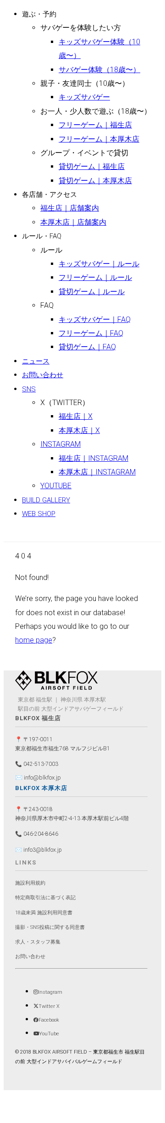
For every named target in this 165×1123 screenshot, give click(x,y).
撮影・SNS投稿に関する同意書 (50, 927)
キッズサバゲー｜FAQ (95, 319)
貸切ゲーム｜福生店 (92, 166)
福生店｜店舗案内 (69, 208)
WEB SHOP (38, 514)
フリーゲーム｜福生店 (95, 125)
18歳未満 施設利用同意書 (43, 913)
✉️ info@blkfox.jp (38, 777)
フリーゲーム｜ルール (95, 277)
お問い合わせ (42, 375)
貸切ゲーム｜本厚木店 (95, 180)
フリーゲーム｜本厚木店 (99, 139)
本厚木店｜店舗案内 (73, 222)
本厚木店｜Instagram (97, 472)
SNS (29, 389)
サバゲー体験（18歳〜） (99, 69)
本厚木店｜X (79, 430)
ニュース (36, 361)
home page (33, 640)
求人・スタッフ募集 (37, 942)
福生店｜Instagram (93, 458)
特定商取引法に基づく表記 (45, 898)
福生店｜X (76, 416)
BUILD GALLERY (46, 500)
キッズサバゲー (84, 97)
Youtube (56, 485)
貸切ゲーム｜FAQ (87, 347)
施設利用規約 (30, 883)
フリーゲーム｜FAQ (91, 333)
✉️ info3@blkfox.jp (38, 850)
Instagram (60, 444)
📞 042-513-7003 (36, 764)
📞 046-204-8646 (36, 834)
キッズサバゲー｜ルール (99, 263)
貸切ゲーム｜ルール (92, 291)
